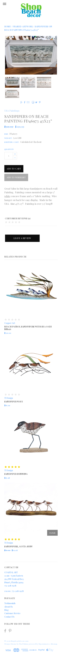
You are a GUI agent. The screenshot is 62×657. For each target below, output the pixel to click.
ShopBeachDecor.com (19, 641)
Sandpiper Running (16, 474)
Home (7, 26)
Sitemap (54, 644)
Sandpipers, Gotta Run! (18, 546)
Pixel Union (23, 644)
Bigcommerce (44, 644)
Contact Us (9, 616)
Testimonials (9, 603)
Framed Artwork (23, 26)
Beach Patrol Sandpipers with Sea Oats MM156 (28, 328)
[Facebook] (5, 630)
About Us (8, 606)
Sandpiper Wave (13, 401)
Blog (6, 610)
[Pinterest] (10, 630)
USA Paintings (11, 110)
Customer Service (12, 613)
